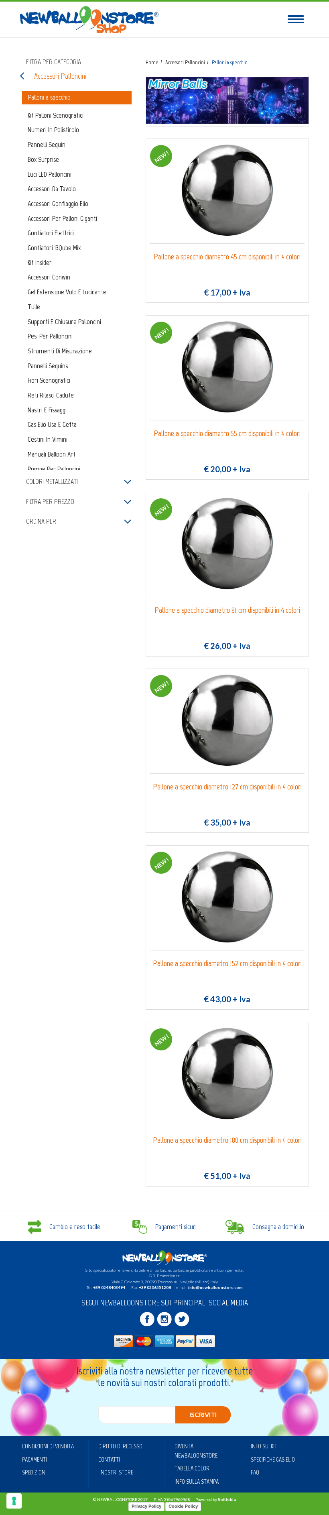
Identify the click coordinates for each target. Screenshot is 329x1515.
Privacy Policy (146, 1506)
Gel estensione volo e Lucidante (67, 292)
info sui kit (264, 1446)
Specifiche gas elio (273, 1459)
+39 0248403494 (109, 1287)
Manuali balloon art (51, 454)
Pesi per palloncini (50, 336)
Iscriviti (203, 1414)
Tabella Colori (193, 1468)
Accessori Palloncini (60, 76)
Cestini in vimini (47, 439)
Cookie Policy (183, 1506)
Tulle (34, 306)
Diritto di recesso (120, 1446)
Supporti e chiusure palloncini (64, 321)
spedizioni (34, 1472)
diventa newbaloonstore (196, 1450)
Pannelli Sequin (46, 144)
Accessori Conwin (49, 277)
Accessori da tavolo (52, 188)
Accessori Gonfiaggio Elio (58, 203)
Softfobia (227, 1499)
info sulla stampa (197, 1481)
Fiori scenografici (49, 380)
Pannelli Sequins (48, 365)
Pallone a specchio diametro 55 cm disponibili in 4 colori (227, 433)
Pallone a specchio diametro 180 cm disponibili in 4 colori (227, 1140)
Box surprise (43, 159)
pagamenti (34, 1459)
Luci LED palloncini (49, 174)
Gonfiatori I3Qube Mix (54, 247)
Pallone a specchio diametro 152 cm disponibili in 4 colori (227, 963)
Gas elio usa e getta (52, 424)
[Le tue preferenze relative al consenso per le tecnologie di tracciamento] (14, 1501)
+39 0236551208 (155, 1287)
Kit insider (40, 262)
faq (255, 1472)
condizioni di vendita (48, 1446)
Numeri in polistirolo (53, 129)
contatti (109, 1459)
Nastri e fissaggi (47, 410)
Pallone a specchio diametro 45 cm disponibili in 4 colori (227, 256)
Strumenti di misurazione (60, 351)
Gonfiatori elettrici (51, 232)
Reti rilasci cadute (51, 395)
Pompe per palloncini (54, 469)
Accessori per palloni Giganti (62, 218)
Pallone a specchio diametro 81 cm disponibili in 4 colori (227, 610)
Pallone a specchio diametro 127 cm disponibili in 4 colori (227, 786)
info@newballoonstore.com (215, 1287)
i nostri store (115, 1472)
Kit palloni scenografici (55, 115)
